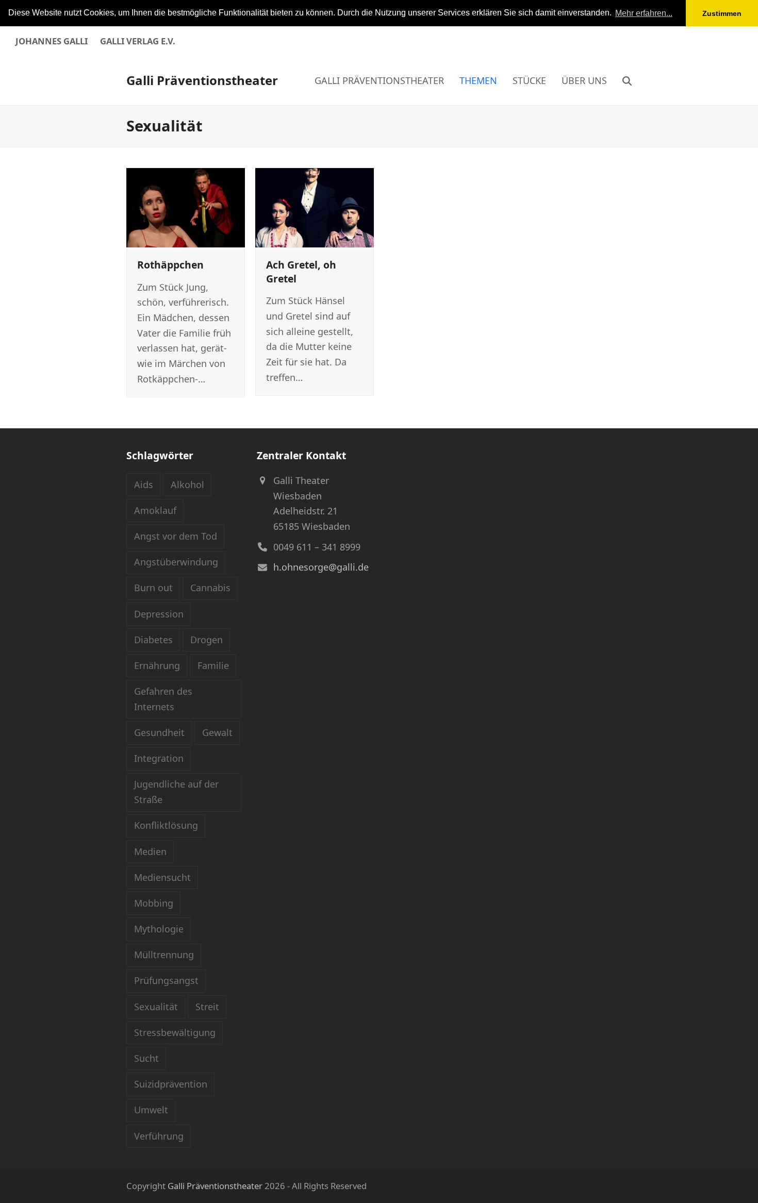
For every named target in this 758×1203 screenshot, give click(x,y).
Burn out (153, 587)
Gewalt (217, 732)
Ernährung (157, 665)
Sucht (146, 1058)
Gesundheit (159, 732)
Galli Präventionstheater (202, 80)
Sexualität (156, 1006)
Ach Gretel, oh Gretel (301, 272)
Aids (143, 484)
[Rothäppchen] (185, 207)
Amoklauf (155, 510)
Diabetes (153, 639)
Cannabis (210, 587)
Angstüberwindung (176, 562)
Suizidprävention (170, 1084)
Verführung (159, 1136)
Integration (159, 758)
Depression (159, 614)
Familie (213, 665)
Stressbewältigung (175, 1032)
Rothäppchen (170, 265)
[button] (627, 80)
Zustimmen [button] (721, 13)
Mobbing (153, 903)
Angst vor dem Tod (175, 536)
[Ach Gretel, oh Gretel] (314, 207)
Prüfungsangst (166, 980)
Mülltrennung (164, 954)
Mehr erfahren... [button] (643, 13)
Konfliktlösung (166, 825)
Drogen (206, 639)
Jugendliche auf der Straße (176, 792)
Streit (207, 1006)
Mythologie (159, 929)
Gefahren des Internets (163, 699)
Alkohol (187, 484)
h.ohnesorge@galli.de (321, 567)
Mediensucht (162, 877)
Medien (150, 851)
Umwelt (151, 1110)
